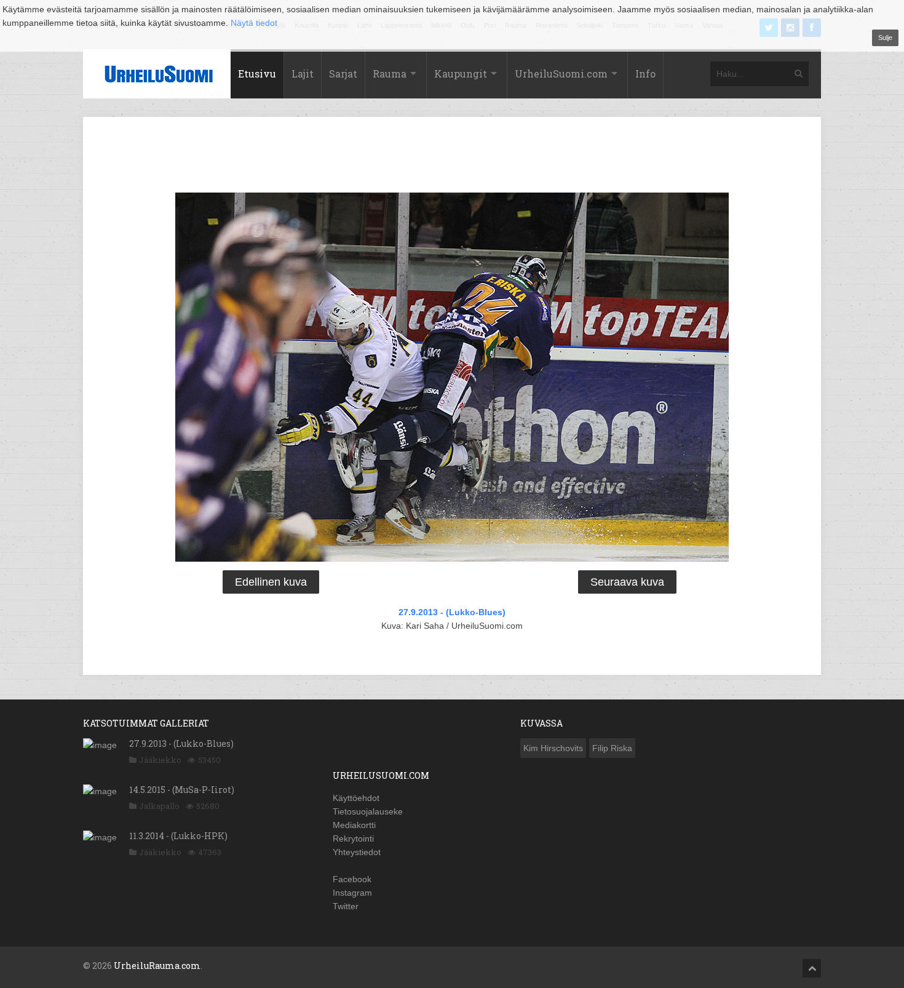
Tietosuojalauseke (368, 811)
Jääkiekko (160, 759)
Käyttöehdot (356, 798)
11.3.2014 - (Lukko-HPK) (178, 836)
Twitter (346, 906)
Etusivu (257, 73)
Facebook (352, 879)
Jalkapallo (159, 805)
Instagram (352, 893)
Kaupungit (460, 73)
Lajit (302, 73)
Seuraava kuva (627, 582)
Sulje (885, 37)
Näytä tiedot (254, 23)
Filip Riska (612, 748)
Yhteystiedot (357, 852)
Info (645, 73)
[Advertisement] (452, 157)
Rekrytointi (353, 838)
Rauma (389, 73)
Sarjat (343, 73)
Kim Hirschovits (553, 748)
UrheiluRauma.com (157, 965)
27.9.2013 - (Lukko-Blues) (452, 612)
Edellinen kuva (271, 582)
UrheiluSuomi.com (561, 73)
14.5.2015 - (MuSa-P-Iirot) (181, 789)
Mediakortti (354, 825)
